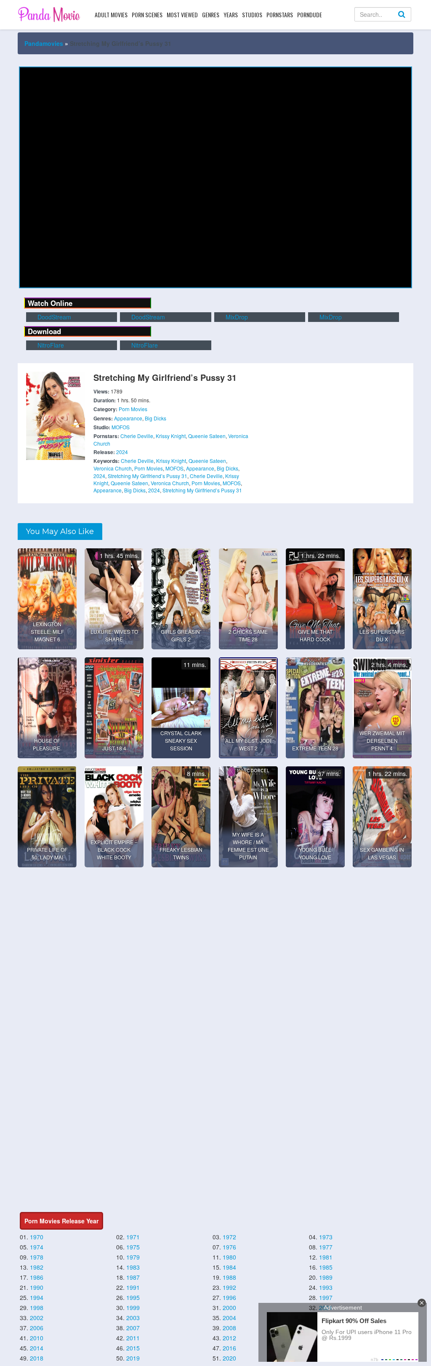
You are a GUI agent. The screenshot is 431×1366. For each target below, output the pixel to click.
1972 (229, 1237)
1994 (36, 1297)
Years (230, 14)
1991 (133, 1287)
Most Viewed (182, 14)
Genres (210, 14)
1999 (133, 1307)
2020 (229, 1358)
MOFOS (121, 427)
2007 (133, 1327)
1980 (229, 1257)
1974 (36, 1247)
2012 (229, 1338)
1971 (133, 1237)
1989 (326, 1277)
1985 (326, 1267)
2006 (36, 1327)
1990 (36, 1287)
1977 (326, 1247)
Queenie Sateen (207, 435)
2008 (229, 1327)
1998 (36, 1307)
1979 (133, 1257)
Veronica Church (112, 468)
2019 (133, 1358)
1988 (229, 1277)
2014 (36, 1348)
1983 (133, 1267)
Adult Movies (111, 14)
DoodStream (53, 317)
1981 (326, 1257)
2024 (122, 451)
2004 (229, 1317)
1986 (36, 1277)
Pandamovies (43, 43)
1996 (229, 1297)
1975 (133, 1247)
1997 (326, 1297)
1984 (229, 1267)
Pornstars (279, 14)
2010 (36, 1338)
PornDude (309, 14)
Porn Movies (133, 408)
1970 (36, 1237)
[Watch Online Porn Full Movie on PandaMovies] (50, 14)
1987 (133, 1277)
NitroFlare (50, 345)
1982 (36, 1267)
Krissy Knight (171, 435)
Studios (252, 14)
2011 (133, 1338)
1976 (229, 1247)
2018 (36, 1358)
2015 (133, 1348)
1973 (326, 1237)
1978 (36, 1257)
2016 (229, 1348)
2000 (229, 1307)
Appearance (128, 418)
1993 (326, 1287)
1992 (229, 1287)
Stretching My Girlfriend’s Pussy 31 (147, 475)
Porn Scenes (147, 14)
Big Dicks (155, 418)
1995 (133, 1297)
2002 (36, 1317)
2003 (133, 1317)
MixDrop (236, 317)
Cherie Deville (136, 435)
